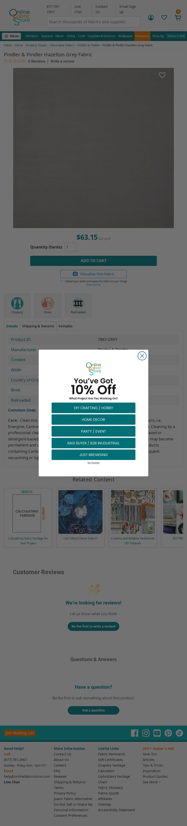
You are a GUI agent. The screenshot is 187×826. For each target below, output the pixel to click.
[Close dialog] (142, 356)
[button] (93, 407)
